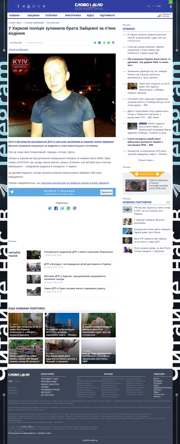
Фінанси (157, 397)
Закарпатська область (86, 394)
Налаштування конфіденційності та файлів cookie (29, 433)
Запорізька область (85, 397)
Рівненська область (110, 397)
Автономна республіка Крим (89, 381)
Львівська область (109, 388)
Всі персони (47, 395)
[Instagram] (33, 6)
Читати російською (18, 49)
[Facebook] (18, 6)
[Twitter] (38, 6)
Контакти (13, 391)
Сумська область (133, 379)
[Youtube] (28, 6)
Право (156, 392)
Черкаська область (134, 390)
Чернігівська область (135, 394)
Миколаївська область (111, 390)
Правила (12, 393)
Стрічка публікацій (34, 22)
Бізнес (156, 379)
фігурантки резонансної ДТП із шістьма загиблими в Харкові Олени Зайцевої (65, 141)
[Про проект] (171, 2)
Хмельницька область (135, 388)
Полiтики (51, 15)
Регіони (108, 374)
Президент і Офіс (49, 379)
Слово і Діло (15, 22)
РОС (159, 6)
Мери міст (46, 392)
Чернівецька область (135, 392)
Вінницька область (85, 383)
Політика (157, 390)
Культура (158, 383)
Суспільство (53, 22)
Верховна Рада (49, 382)
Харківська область (134, 383)
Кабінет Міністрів (50, 384)
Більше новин (145, 160)
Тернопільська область (136, 381)
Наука (156, 385)
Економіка (158, 381)
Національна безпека (163, 388)
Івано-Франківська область (113, 379)
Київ (79, 379)
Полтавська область (110, 394)
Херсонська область (134, 385)
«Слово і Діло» (27, 427)
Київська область (109, 381)
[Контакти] (171, 6)
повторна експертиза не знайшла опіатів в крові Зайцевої (75, 183)
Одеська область (109, 392)
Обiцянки (33, 15)
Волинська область (85, 385)
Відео (90, 15)
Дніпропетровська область (88, 388)
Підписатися (106, 192)
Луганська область (110, 385)
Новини (14, 15)
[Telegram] (23, 6)
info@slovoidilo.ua (90, 440)
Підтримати (107, 15)
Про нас (12, 388)
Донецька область (84, 390)
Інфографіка (73, 15)
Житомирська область (86, 392)
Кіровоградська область (112, 383)
